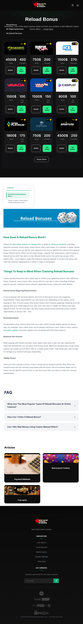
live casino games (10, 330)
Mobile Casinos (41, 552)
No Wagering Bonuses (14, 29)
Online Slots (41, 561)
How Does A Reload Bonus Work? (17, 195)
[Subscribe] (56, 580)
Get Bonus (21, 70)
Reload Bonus (11, 25)
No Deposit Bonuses (14, 33)
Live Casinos (41, 542)
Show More (41, 159)
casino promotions (58, 244)
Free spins (22, 500)
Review (10, 70)
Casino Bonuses (41, 547)
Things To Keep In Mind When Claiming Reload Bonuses (18, 201)
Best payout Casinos (61, 468)
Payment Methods (22, 479)
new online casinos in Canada (24, 244)
